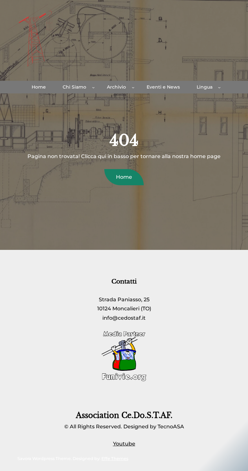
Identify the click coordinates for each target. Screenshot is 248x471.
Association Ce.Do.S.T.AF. (124, 415)
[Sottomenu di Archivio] (133, 87)
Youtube (124, 444)
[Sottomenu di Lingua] (219, 87)
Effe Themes (114, 458)
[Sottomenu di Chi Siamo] (93, 87)
